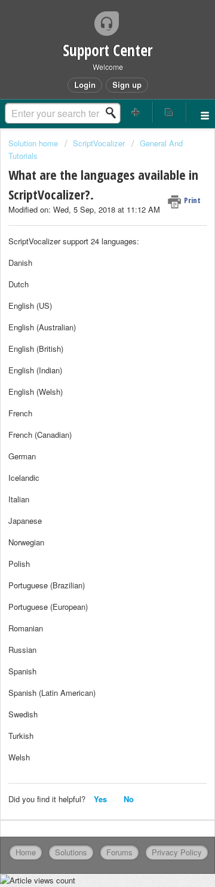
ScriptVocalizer (99, 143)
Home (26, 852)
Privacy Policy (177, 852)
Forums (119, 852)
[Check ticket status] (169, 112)
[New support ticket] (136, 112)
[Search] (114, 113)
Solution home (34, 143)
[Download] (85, 440)
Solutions (71, 852)
